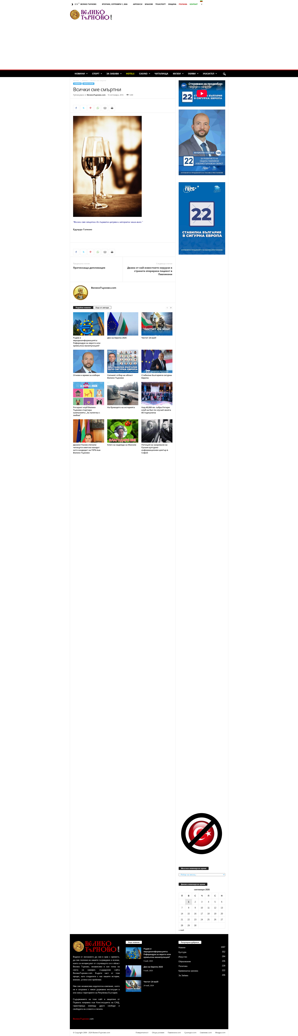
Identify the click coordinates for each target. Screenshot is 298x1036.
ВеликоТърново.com (96, 95)
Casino (143, 73)
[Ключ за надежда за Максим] (122, 431)
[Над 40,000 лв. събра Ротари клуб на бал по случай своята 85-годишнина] (156, 393)
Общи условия (158, 1032)
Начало (76, 80)
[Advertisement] (171, 15)
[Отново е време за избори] (88, 361)
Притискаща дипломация (89, 267)
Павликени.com (174, 1032)
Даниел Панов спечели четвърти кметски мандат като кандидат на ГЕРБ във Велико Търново (86, 448)
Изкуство (182, 957)
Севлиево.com (206, 1032)
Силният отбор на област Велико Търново (120, 376)
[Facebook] (76, 108)
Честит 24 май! (148, 337)
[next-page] (170, 307)
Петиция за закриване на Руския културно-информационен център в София (154, 448)
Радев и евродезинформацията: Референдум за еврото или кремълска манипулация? (86, 341)
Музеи (177, 73)
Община (172, 4)
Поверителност (142, 1032)
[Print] (112, 108)
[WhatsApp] (98, 108)
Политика (182, 966)
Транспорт (160, 4)
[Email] (105, 108)
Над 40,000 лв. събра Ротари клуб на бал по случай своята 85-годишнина (156, 410)
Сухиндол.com (190, 1032)
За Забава (112, 73)
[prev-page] (167, 307)
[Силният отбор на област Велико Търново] (122, 361)
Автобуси (137, 4)
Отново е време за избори (86, 375)
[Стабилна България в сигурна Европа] (156, 361)
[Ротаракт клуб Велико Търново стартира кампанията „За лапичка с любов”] (88, 393)
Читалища (161, 73)
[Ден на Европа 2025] (122, 324)
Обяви (192, 73)
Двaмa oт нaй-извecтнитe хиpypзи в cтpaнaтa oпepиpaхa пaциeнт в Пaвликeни (149, 271)
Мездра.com (220, 1032)
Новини (80, 73)
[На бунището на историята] (122, 393)
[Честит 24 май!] (156, 324)
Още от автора (102, 307)
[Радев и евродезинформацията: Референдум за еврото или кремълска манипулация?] (88, 324)
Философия (88, 84)
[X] (83, 108)
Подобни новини (83, 307)
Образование (184, 961)
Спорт (95, 73)
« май (181, 930)
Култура (182, 952)
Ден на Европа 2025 (116, 337)
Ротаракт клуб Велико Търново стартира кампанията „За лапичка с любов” (86, 411)
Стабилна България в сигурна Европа (156, 376)
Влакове (149, 4)
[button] (224, 74)
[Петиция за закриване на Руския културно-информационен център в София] (156, 431)
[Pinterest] (90, 108)
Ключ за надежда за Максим (121, 444)
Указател (208, 73)
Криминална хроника (188, 971)
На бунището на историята (121, 407)
